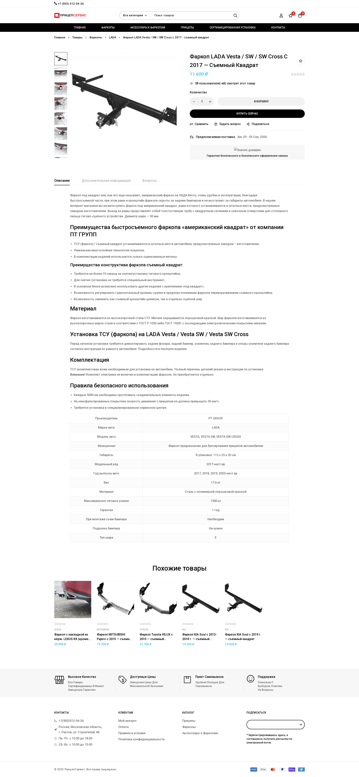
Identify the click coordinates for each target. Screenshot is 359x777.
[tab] (62, 181)
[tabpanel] (179, 370)
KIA (184, 629)
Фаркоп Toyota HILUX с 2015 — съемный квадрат (156, 639)
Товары (77, 37)
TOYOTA (144, 629)
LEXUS (57, 629)
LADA (112, 37)
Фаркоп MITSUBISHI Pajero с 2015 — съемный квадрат (115, 639)
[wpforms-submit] (300, 724)
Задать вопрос (230, 124)
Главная (59, 37)
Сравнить (201, 124)
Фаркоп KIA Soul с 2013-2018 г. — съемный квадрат (199, 639)
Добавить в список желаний (300, 61)
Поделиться (260, 124)
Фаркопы (95, 37)
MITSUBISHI (103, 629)
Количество (198, 92)
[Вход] (281, 15)
